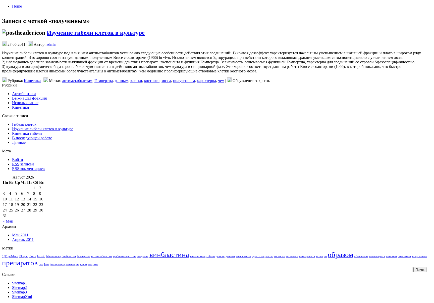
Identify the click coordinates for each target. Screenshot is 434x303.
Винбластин (69, 256)
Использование (25, 103)
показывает (404, 256)
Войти (17, 159)
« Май (8, 221)
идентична (258, 256)
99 (6, 256)
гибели (210, 256)
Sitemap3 (19, 292)
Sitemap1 (19, 283)
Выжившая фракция (29, 98)
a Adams (13, 256)
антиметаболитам (77, 80)
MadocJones (53, 256)
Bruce (32, 256)
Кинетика (32, 80)
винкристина (197, 256)
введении (142, 256)
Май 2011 (20, 235)
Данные (19, 142)
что (95, 264)
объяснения (361, 256)
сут (41, 264)
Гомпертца (103, 80)
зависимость (243, 256)
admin (51, 44)
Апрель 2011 (23, 239)
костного (151, 80)
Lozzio (41, 256)
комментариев (28, 168)
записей (23, 164)
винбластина (169, 254)
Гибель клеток (24, 124)
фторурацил (57, 264)
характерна (206, 80)
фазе (46, 264)
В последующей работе (32, 138)
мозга (166, 80)
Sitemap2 (19, 287)
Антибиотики (24, 94)
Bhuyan (23, 256)
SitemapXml (22, 296)
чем (221, 80)
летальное (292, 256)
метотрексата (307, 256)
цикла (83, 264)
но (325, 256)
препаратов (20, 263)
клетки (136, 80)
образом (340, 254)
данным (121, 80)
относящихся (377, 256)
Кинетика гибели (27, 133)
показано (391, 256)
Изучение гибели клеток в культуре (96, 32)
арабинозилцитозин (124, 256)
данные (220, 256)
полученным (184, 80)
